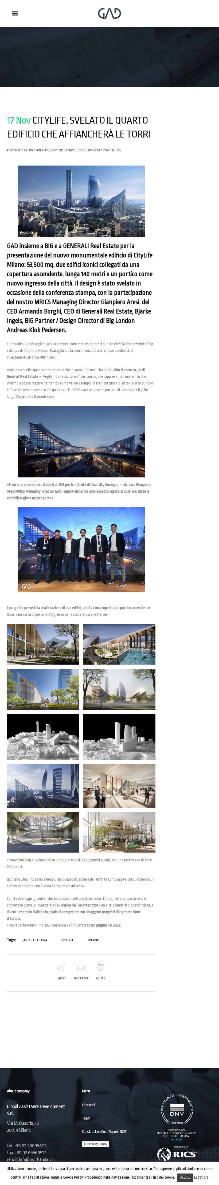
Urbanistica (94, 150)
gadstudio (113, 150)
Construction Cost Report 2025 (104, 1131)
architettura (35, 940)
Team (86, 1118)
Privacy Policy (97, 1144)
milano (93, 940)
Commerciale (41, 150)
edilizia (67, 940)
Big (26, 344)
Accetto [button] (185, 1177)
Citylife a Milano (36, 350)
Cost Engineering (63, 150)
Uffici (81, 150)
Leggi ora (201, 1177)
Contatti (88, 1105)
